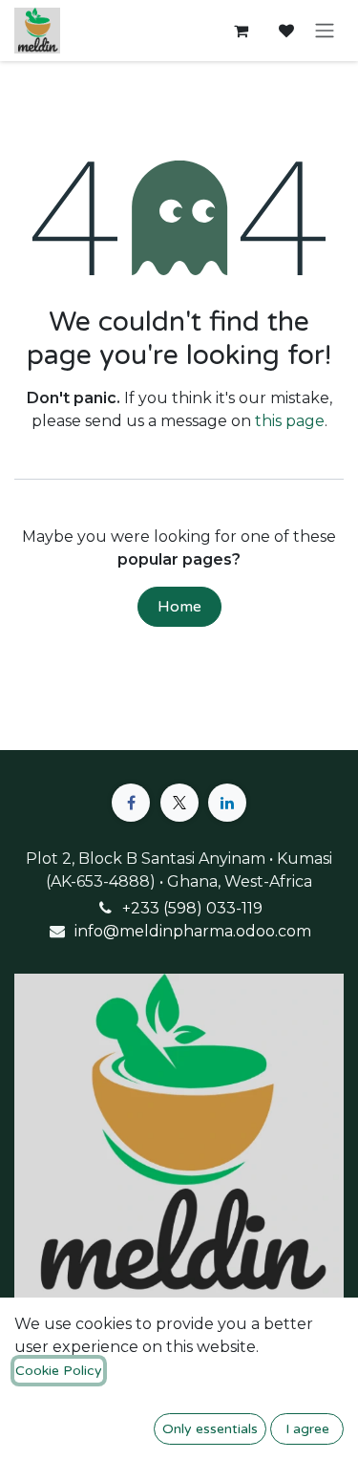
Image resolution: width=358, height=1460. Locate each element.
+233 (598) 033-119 (192, 908)
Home (179, 606)
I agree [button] (307, 1429)
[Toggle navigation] (324, 31)
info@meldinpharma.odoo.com (192, 931)
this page (290, 421)
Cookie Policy (58, 1371)
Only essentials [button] (210, 1429)
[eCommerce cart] (240, 30)
